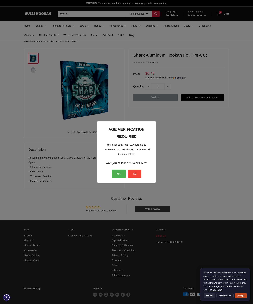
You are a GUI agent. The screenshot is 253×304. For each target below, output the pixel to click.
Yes (119, 173)
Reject (209, 295)
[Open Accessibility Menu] (6, 297)
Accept (240, 295)
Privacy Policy (215, 290)
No (134, 173)
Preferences (225, 295)
